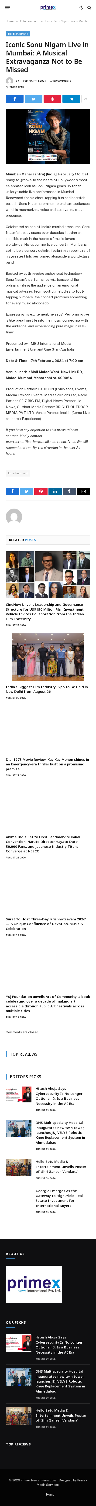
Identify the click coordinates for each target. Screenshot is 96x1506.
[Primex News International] (48, 7)
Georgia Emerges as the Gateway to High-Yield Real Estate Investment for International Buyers (59, 1198)
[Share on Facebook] (15, 99)
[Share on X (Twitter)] (33, 99)
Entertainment (18, 33)
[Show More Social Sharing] (85, 99)
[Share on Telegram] (71, 99)
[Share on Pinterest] (52, 99)
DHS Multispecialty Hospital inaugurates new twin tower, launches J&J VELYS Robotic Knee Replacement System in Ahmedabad (60, 1132)
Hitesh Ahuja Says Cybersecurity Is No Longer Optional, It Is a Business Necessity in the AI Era (59, 1096)
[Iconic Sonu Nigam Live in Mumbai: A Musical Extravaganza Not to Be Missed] (48, 136)
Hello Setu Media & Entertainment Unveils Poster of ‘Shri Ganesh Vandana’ (61, 1166)
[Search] (88, 7)
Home (50, 1494)
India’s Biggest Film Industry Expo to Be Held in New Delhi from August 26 (47, 689)
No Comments (62, 81)
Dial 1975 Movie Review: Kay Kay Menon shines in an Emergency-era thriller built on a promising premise (47, 764)
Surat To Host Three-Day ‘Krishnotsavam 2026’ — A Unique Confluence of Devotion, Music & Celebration (46, 924)
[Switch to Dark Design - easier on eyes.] (81, 8)
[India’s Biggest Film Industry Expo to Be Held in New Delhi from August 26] (48, 657)
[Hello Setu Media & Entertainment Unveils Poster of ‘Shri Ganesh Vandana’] (18, 1167)
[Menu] (7, 7)
